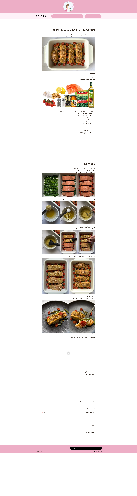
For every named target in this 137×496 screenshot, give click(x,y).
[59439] (99, 452)
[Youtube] (46, 16)
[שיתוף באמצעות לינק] (90, 408)
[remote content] (68, 148)
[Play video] (68, 353)
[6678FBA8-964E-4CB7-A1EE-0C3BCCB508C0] (36, 16)
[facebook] (43, 16)
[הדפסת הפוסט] (87, 408)
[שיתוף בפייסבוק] (94, 408)
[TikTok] (41, 16)
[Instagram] (39, 16)
